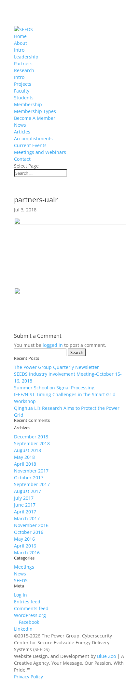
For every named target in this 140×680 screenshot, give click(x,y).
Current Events (30, 145)
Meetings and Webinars (40, 152)
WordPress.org (30, 615)
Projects (22, 84)
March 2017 (27, 518)
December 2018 (31, 437)
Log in (20, 595)
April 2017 (25, 512)
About (20, 43)
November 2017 (31, 471)
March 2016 (27, 552)
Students (24, 97)
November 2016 (31, 525)
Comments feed (31, 608)
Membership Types (35, 111)
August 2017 (27, 491)
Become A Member (34, 118)
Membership (28, 104)
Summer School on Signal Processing (54, 387)
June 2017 (24, 505)
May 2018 (24, 457)
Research (24, 70)
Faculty (21, 91)
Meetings (24, 567)
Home (20, 36)
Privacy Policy (28, 677)
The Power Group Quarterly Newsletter (56, 367)
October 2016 (28, 532)
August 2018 (27, 450)
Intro (19, 50)
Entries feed (27, 601)
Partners (23, 63)
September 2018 (32, 443)
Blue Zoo (106, 656)
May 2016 (24, 539)
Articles (22, 132)
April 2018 (25, 464)
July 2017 (24, 498)
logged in (53, 345)
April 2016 (25, 546)
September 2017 (32, 484)
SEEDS (21, 580)
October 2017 (28, 477)
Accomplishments (33, 138)
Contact (22, 159)
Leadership (26, 57)
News (20, 125)
